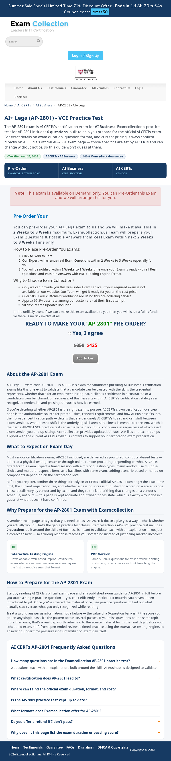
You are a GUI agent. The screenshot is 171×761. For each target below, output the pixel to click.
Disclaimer (86, 747)
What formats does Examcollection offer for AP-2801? (56, 711)
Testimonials (56, 88)
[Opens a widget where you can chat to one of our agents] (140, 735)
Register (20, 97)
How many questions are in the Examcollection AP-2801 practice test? (70, 661)
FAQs (70, 747)
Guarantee (79, 88)
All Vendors (100, 88)
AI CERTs (24, 105)
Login (139, 88)
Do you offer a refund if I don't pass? (42, 721)
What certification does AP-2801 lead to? (45, 678)
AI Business (44, 105)
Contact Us (122, 88)
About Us (35, 88)
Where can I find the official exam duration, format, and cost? (63, 689)
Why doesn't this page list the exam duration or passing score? (64, 732)
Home (18, 88)
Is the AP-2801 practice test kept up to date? (49, 700)
